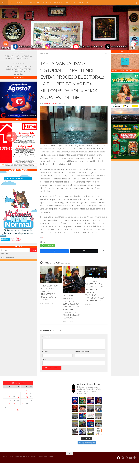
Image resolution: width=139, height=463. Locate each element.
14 (23, 397)
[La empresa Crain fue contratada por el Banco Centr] (75, 416)
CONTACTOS (83, 3)
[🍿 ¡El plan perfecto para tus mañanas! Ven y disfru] (90, 423)
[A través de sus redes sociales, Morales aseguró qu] (82, 423)
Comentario (47, 337)
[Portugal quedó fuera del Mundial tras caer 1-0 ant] (75, 408)
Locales (44, 54)
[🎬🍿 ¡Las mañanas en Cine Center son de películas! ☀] (82, 416)
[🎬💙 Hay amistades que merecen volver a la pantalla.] (90, 400)
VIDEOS (57, 3)
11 (10, 397)
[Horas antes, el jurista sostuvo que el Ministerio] (98, 408)
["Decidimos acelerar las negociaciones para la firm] (98, 416)
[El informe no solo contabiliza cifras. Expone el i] (90, 408)
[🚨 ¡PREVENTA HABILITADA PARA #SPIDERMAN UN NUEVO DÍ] (98, 400)
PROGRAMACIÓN (32, 3)
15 (27, 397)
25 (10, 404)
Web (44, 359)
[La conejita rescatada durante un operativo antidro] (82, 431)
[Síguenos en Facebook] (118, 457)
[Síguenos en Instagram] (122, 457)
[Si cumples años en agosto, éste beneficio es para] (75, 400)
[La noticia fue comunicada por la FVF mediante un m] (75, 431)
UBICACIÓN (46, 3)
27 (18, 404)
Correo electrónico (82, 352)
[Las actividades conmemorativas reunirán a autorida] (90, 416)
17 (5, 400)
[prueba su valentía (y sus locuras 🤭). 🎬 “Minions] (98, 431)
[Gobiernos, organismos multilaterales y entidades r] (90, 431)
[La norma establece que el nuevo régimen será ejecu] (98, 423)
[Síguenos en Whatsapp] (126, 457)
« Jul (17, 410)
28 (23, 404)
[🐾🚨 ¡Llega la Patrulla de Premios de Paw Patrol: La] (82, 400)
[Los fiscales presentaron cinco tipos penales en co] (82, 408)
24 (6, 404)
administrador (50, 103)
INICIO (4, 3)
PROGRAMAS (14, 3)
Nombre (45, 352)
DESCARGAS (70, 3)
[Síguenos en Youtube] (130, 457)
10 (6, 397)
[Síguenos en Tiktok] (134, 457)
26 (14, 404)
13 (18, 397)
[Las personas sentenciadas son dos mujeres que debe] (75, 423)
